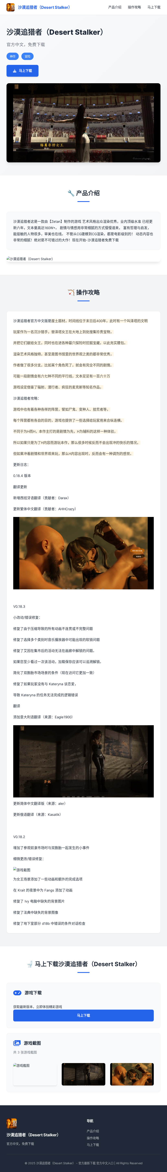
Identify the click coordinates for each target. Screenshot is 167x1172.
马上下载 (153, 7)
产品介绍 (114, 7)
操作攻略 (134, 7)
